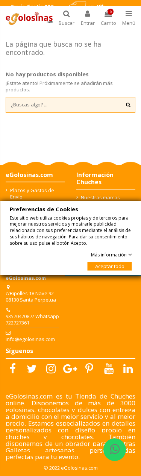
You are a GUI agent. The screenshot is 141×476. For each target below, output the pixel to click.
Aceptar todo (109, 265)
